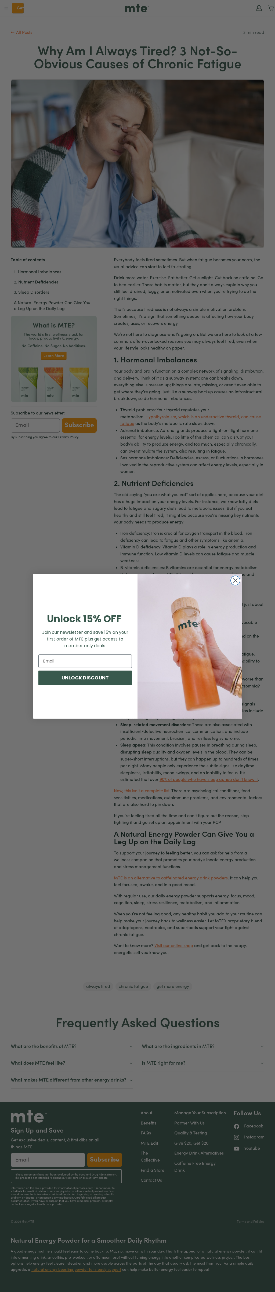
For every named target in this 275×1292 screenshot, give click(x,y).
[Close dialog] (235, 580)
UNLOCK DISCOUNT (85, 677)
